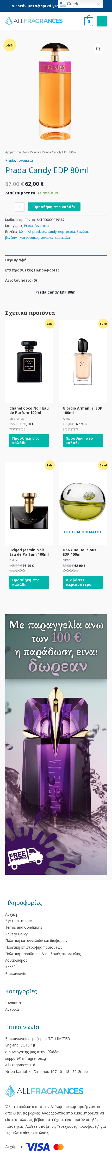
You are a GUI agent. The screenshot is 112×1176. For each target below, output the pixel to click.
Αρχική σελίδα (16, 152)
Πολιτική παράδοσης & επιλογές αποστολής (43, 953)
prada (70, 231)
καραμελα (62, 237)
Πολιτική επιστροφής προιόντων (34, 947)
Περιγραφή (16, 259)
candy (52, 231)
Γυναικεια (25, 160)
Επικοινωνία (15, 973)
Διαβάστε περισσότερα (79, 582)
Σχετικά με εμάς (19, 920)
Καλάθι (11, 966)
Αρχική (11, 914)
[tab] (56, 260)
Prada (34, 152)
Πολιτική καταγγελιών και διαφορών (36, 940)
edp (61, 231)
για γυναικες (29, 237)
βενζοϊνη (11, 237)
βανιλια (82, 231)
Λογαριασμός (16, 960)
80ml (22, 231)
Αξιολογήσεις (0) (21, 280)
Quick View (29, 399)
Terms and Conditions (23, 927)
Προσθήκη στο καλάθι (54, 206)
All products (37, 231)
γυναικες (46, 237)
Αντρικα (12, 1009)
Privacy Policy (16, 934)
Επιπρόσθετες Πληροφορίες (32, 270)
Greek (72, 4)
